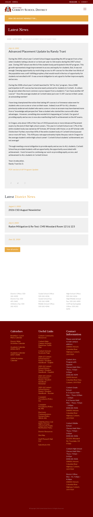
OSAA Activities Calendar (17, 359)
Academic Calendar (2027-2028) (18, 354)
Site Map (41, 435)
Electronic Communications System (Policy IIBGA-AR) (44, 415)
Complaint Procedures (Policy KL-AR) (45, 407)
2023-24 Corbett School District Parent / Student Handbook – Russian (46, 390)
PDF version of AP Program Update (23, 169)
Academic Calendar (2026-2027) (18, 348)
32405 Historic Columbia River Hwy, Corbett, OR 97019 (73, 379)
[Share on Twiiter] (18, 183)
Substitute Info (44, 445)
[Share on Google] (26, 183)
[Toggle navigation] (84, 9)
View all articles (12, 249)
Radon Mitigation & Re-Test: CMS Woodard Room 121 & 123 (42, 226)
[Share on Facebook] (12, 183)
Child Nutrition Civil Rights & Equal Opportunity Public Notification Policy (45, 425)
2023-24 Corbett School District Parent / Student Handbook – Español (46, 369)
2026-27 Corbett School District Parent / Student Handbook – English (45, 359)
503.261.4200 (73, 2)
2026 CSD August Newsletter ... (22, 18)
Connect (84, 2)
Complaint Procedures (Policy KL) (45, 399)
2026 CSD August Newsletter (25, 209)
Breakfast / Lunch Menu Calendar (17, 337)
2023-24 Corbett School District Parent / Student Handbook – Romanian (44, 380)
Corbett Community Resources (46, 337)
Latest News (17, 39)
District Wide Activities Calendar (18, 342)
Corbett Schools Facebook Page (44, 352)
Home (9, 39)
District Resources (45, 431)
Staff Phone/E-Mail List (45, 440)
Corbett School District (46, 508)
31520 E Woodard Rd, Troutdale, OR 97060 (73, 441)
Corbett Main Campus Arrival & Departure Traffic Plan (45, 344)
